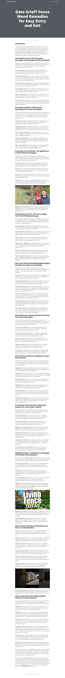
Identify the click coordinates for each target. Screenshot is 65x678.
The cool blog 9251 (11, 1)
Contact (56, 1)
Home (52, 1)
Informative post (25, 665)
